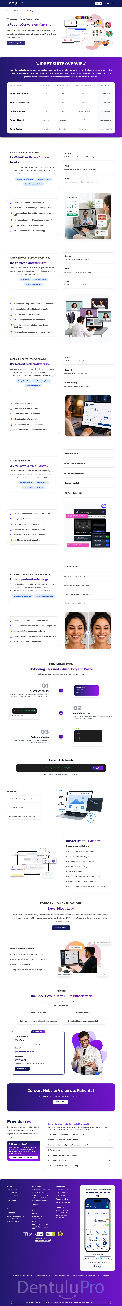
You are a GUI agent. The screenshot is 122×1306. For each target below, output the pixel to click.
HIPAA (9, 1206)
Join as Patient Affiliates (14, 1219)
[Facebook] (57, 1202)
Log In (98, 3)
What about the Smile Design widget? (63, 1155)
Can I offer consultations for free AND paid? (66, 1134)
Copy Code (98, 768)
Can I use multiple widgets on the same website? (68, 1145)
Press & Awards (12, 1201)
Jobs (8, 1203)
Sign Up (106, 3)
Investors (10, 1198)
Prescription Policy (37, 1216)
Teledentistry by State (62, 1190)
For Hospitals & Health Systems (41, 1198)
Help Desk (34, 1213)
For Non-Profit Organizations (40, 1195)
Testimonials (10, 1209)
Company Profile (12, 1190)
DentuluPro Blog (60, 1195)
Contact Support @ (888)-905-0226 (23, 1157)
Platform (17, 11)
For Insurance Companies (39, 1192)
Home (9, 11)
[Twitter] (60, 1202)
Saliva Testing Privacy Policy (40, 1224)
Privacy (34, 1221)
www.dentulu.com (87, 1302)
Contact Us (35, 1208)
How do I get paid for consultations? (63, 1140)
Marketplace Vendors (13, 1221)
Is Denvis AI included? (56, 1150)
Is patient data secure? (57, 1161)
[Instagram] (66, 1202)
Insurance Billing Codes (62, 1192)
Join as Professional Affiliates (15, 1216)
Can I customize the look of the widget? (64, 1166)
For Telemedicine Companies (40, 1201)
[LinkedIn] (63, 1202)
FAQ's (33, 1210)
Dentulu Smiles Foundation (15, 1192)
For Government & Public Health (41, 1190)
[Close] (108, 1302)
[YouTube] (69, 1202)
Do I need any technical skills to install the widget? (68, 1124)
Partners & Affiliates (13, 1195)
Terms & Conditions (37, 1219)
